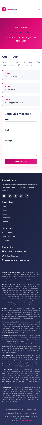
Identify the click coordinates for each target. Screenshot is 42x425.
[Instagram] (21, 196)
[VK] (27, 196)
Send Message (21, 161)
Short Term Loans (9, 233)
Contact (5, 222)
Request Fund (7, 214)
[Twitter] (10, 196)
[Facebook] (4, 196)
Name (7, 119)
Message (8, 141)
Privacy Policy (9, 413)
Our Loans (6, 218)
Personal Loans (8, 240)
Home (17, 27)
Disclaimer (33, 413)
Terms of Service (22, 413)
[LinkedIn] (15, 196)
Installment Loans (8, 236)
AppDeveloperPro (26, 420)
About (4, 210)
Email (7, 130)
